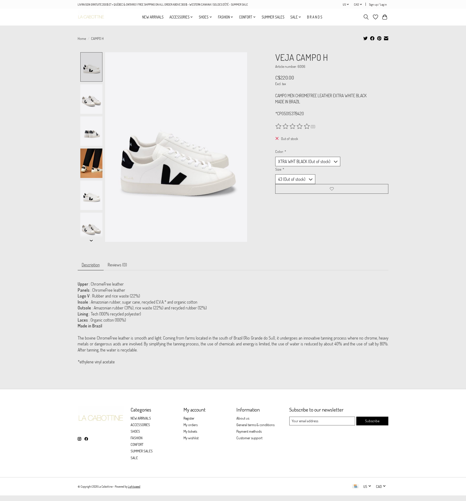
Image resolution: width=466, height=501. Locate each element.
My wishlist (191, 438)
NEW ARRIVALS (153, 17)
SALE (134, 458)
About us (242, 418)
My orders (190, 424)
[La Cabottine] (91, 17)
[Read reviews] (293, 126)
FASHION (136, 438)
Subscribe (372, 421)
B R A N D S (314, 17)
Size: (279, 169)
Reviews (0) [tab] (117, 264)
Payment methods (249, 431)
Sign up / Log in (378, 4)
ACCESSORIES (140, 424)
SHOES (135, 431)
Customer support (249, 438)
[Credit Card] (355, 486)
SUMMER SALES (273, 17)
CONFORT (137, 444)
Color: (280, 151)
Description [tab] (91, 264)
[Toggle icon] (366, 17)
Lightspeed (134, 486)
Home (82, 38)
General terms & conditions (255, 424)
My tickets (190, 431)
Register (188, 418)
